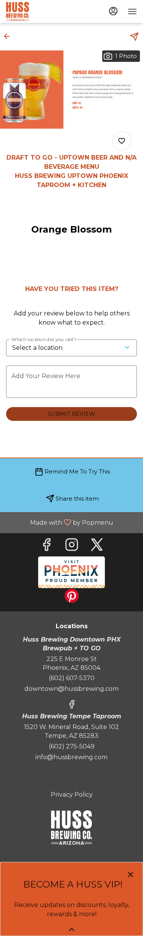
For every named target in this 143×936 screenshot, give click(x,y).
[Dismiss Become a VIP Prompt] (130, 874)
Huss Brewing (71, 827)
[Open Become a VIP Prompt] (71, 929)
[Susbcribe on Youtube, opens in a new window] (71, 572)
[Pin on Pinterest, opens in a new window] (72, 598)
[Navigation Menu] (132, 11)
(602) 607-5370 (72, 678)
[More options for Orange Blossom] (121, 141)
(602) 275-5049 (72, 746)
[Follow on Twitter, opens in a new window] (97, 546)
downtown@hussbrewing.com (71, 688)
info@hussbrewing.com (71, 757)
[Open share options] (134, 36)
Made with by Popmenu (59, 522)
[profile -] (113, 11)
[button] (9, 36)
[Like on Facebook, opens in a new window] (46, 546)
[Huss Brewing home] (40, 11)
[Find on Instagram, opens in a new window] (72, 546)
